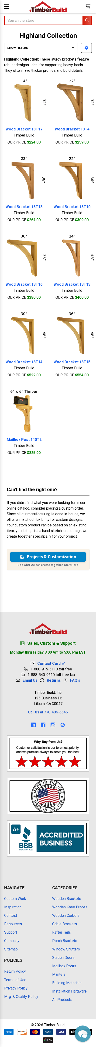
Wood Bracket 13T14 (24, 362)
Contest (10, 915)
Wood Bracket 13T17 (24, 129)
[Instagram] (53, 725)
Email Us (30, 680)
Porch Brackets (64, 941)
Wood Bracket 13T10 (72, 207)
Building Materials (67, 983)
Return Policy (15, 971)
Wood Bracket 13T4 (72, 129)
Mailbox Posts (64, 966)
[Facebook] (43, 725)
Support (10, 932)
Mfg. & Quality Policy (21, 996)
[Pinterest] (62, 725)
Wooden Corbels (65, 915)
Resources (13, 924)
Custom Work (15, 898)
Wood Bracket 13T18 (24, 207)
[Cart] (89, 6)
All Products (62, 999)
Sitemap (11, 949)
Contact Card (49, 663)
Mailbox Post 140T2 (24, 439)
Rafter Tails (61, 932)
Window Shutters (66, 949)
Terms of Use (15, 980)
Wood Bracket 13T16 (24, 284)
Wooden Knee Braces (69, 907)
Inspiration (12, 907)
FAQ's (75, 680)
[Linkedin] (33, 725)
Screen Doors (63, 957)
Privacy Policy (15, 988)
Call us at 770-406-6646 (48, 712)
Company (11, 941)
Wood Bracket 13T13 (72, 284)
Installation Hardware (69, 991)
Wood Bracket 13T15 (72, 362)
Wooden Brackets (66, 898)
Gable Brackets (64, 924)
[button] (86, 48)
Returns (54, 680)
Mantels (58, 974)
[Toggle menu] (6, 6)
